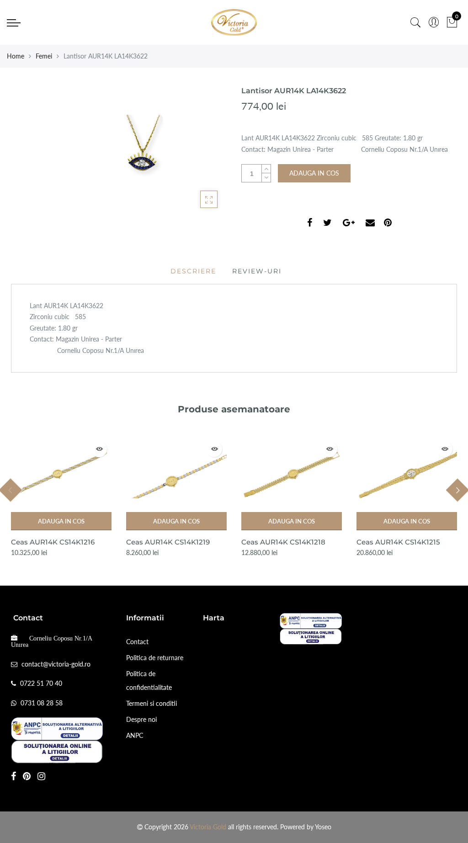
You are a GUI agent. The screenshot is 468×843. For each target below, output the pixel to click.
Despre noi (141, 719)
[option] (61, 497)
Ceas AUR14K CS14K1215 (398, 542)
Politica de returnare (154, 658)
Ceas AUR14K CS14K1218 (283, 542)
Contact (137, 642)
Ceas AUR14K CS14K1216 (53, 542)
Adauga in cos (61, 521)
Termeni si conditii (151, 703)
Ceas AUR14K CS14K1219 (168, 542)
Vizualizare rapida (99, 449)
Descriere (193, 271)
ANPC (134, 735)
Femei (44, 56)
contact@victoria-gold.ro (55, 664)
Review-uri (257, 271)
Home (15, 56)
